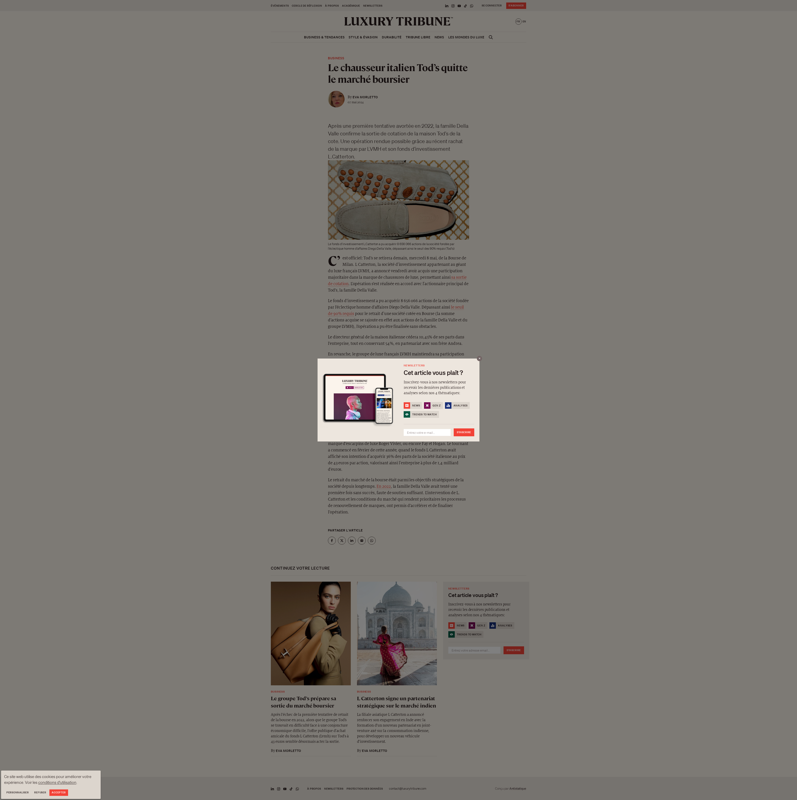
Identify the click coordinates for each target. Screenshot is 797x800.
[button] (398, 400)
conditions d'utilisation (57, 782)
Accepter (59, 792)
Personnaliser (17, 792)
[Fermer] (479, 358)
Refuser (40, 792)
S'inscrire (464, 432)
